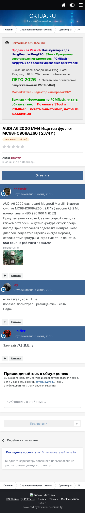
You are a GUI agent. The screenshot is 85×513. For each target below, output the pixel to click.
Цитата (16, 275)
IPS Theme (12, 499)
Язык (41, 499)
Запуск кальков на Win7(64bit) (33, 85)
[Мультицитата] (5, 275)
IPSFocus (29, 499)
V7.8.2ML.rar (26, 345)
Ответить (43, 175)
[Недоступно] (13, 257)
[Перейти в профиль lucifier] (7, 334)
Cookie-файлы (70, 499)
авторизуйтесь (45, 381)
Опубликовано (33, 194)
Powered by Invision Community (42, 507)
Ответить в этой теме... (28, 402)
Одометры (29, 162)
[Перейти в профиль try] (7, 287)
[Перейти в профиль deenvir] (7, 192)
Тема (53, 499)
